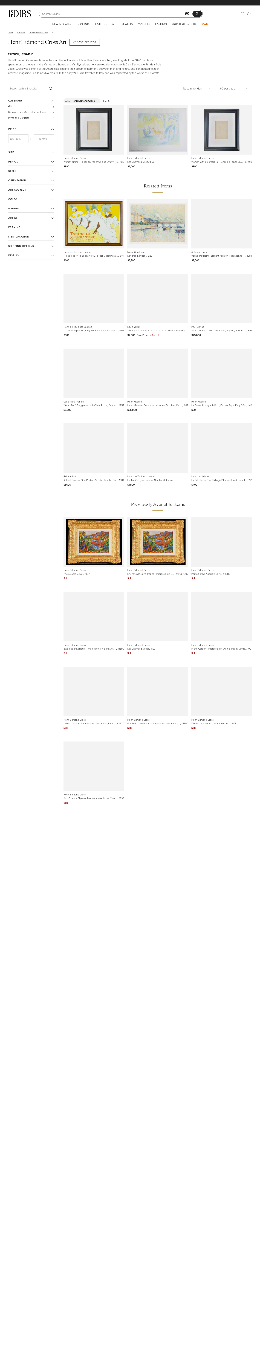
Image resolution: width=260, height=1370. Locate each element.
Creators (21, 32)
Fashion (161, 23)
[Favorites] (242, 13)
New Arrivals (61, 23)
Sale (204, 23)
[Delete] (97, 101)
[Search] (51, 88)
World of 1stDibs (184, 23)
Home (10, 32)
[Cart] (248, 13)
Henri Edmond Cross (38, 32)
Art (114, 23)
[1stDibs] (19, 13)
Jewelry (128, 23)
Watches (144, 23)
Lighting (101, 23)
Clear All (106, 101)
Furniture (83, 23)
